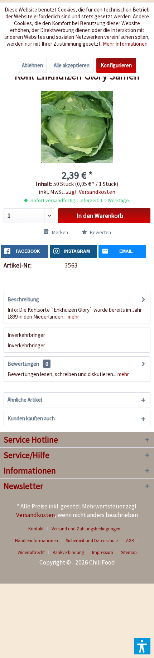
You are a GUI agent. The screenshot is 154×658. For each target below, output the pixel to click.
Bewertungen (23, 363)
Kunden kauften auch (31, 418)
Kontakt (36, 529)
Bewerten (100, 232)
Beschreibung (23, 299)
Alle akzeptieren (72, 65)
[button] (142, 646)
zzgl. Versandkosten (90, 191)
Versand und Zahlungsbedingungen (86, 529)
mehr (73, 316)
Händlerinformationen (36, 541)
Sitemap (129, 552)
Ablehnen (32, 65)
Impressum (102, 552)
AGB (130, 541)
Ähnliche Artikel (25, 399)
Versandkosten (35, 515)
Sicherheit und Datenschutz (92, 541)
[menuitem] (39, 529)
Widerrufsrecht (31, 552)
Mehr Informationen (125, 43)
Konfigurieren (116, 65)
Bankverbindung (68, 552)
